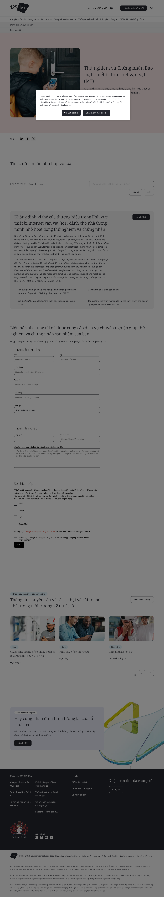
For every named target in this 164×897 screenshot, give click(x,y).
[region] (83, 105)
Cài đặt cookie (71, 113)
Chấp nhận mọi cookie (96, 113)
